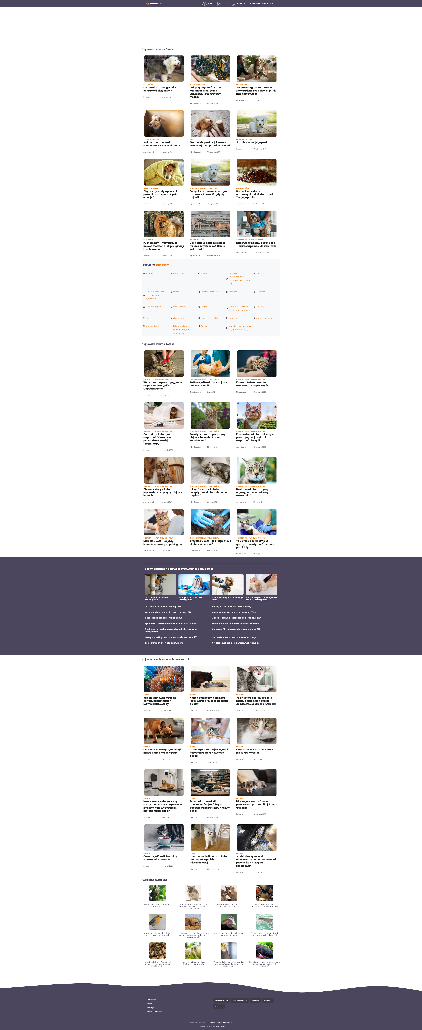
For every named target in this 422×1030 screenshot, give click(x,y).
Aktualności (151, 1000)
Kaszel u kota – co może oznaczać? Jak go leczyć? (252, 384)
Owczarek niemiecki (209, 292)
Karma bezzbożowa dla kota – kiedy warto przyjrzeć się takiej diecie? (209, 701)
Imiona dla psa (221, 1000)
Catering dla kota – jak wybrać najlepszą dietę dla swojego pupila (209, 753)
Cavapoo (205, 326)
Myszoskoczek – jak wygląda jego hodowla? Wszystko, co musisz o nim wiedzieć (193, 906)
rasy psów (162, 264)
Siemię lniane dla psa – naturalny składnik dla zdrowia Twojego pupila (255, 194)
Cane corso (234, 292)
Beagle (204, 306)
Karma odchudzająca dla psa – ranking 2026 (168, 612)
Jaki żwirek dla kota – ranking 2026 (163, 606)
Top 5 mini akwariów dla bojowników (164, 643)
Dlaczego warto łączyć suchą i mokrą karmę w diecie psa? (162, 751)
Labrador (177, 292)
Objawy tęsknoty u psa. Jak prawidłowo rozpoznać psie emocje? (160, 194)
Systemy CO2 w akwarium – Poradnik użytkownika (171, 623)
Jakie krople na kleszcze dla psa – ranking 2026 (236, 618)
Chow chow (178, 273)
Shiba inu (150, 273)
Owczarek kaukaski (264, 318)
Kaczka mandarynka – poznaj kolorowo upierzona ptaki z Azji (265, 905)
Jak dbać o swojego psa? (251, 142)
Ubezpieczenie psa (154, 1012)
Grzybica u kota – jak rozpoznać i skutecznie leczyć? (210, 542)
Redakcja (193, 1023)
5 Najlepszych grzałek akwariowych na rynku (235, 643)
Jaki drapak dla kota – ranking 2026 (156, 598)
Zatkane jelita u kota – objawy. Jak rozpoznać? (209, 384)
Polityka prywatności (224, 1023)
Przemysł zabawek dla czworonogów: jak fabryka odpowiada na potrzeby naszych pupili (210, 806)
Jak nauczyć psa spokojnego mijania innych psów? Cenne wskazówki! (208, 246)
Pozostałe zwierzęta (260, 3)
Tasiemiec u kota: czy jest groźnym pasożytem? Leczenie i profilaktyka (255, 544)
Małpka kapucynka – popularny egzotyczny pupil (157, 905)
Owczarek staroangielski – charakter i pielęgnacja (159, 89)
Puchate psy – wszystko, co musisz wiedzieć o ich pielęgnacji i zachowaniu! (163, 246)
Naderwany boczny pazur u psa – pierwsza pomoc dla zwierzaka (256, 244)
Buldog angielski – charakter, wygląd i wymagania (181, 329)
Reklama (202, 1023)
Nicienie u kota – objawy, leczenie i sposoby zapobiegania (163, 542)
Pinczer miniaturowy (181, 318)
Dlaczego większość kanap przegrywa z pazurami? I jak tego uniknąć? (256, 804)
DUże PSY (219, 1006)
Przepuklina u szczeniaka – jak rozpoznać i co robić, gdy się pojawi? (208, 194)
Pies (210, 3)
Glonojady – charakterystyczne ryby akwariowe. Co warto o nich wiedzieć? (264, 964)
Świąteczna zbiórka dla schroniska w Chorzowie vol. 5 (162, 144)
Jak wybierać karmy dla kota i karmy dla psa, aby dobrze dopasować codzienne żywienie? (256, 701)
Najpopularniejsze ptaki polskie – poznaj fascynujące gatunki (157, 934)
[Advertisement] (211, 26)
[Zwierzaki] (154, 3)
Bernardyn (233, 318)
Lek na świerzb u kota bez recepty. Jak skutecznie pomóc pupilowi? (209, 492)
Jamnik (259, 273)
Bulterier (204, 273)
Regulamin (211, 1023)
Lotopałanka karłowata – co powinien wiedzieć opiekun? (229, 905)
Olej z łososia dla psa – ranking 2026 (163, 618)
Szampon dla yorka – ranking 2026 (227, 598)
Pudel (148, 318)
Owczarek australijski (209, 318)
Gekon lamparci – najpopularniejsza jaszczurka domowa (228, 934)
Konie (239, 3)
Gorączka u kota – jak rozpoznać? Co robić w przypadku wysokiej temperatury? (157, 439)
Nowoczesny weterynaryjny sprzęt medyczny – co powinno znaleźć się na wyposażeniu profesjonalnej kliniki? (162, 806)
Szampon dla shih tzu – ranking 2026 (190, 598)
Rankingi (150, 1008)
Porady (150, 1004)
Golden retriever (180, 306)
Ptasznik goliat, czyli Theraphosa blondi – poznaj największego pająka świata (157, 964)
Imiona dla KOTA (240, 1000)
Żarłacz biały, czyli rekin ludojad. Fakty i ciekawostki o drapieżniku (264, 934)
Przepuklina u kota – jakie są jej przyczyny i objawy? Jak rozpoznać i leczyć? (255, 437)
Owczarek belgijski (153, 306)
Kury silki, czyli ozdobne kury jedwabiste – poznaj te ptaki (193, 963)
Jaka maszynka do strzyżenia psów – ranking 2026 (261, 598)
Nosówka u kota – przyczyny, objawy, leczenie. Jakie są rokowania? (254, 492)
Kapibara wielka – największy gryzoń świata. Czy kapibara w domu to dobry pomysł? (193, 935)
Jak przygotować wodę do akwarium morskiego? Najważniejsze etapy (159, 701)
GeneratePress (220, 1026)
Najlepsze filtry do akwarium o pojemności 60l (236, 629)
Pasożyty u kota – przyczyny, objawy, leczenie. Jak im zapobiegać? (208, 437)
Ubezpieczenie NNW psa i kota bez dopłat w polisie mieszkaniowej (208, 859)
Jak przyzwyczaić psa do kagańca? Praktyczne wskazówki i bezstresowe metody (205, 92)
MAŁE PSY (267, 1000)
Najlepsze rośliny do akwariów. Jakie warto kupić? (171, 637)
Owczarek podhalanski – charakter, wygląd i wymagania (156, 295)
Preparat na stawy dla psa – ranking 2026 (234, 612)
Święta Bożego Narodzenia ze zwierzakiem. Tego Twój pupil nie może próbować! (256, 90)
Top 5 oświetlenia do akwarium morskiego (234, 637)
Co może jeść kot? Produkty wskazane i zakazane (160, 858)
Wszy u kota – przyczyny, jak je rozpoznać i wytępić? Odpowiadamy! (162, 385)
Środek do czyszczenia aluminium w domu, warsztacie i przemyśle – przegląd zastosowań (256, 861)
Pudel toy (260, 306)
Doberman (260, 292)
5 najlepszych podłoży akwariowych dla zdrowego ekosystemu (171, 630)
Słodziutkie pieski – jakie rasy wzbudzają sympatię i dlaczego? (210, 144)
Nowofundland (152, 326)
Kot (224, 3)
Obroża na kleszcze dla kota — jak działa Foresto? (255, 751)
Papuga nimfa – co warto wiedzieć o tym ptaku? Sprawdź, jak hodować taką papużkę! (228, 964)
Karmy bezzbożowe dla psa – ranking (231, 606)
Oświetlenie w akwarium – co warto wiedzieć (235, 623)
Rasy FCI (255, 1000)
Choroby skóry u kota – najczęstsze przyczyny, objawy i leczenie (163, 492)
